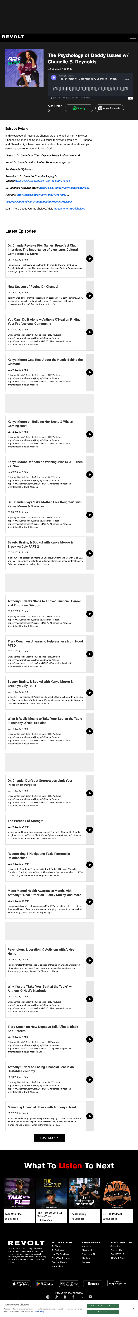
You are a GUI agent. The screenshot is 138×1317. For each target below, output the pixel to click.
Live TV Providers (60, 1254)
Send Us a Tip (89, 1254)
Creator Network (60, 1262)
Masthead (87, 1250)
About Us (86, 1246)
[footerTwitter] (82, 1299)
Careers (86, 1262)
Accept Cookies (103, 1312)
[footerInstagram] (48, 1299)
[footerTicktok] (56, 1299)
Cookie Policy (39, 1312)
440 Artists (57, 1266)
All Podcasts (58, 1250)
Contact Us (116, 1250)
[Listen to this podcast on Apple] (109, 108)
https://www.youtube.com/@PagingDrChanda (42, 180)
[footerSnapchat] (65, 1299)
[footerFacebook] (73, 1299)
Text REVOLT (117, 1254)
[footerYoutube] (90, 1299)
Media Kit (86, 1258)
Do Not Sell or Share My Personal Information (103, 1306)
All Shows (56, 1246)
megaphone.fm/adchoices (69, 208)
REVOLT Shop (118, 1258)
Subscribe (115, 1246)
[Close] (134, 1309)
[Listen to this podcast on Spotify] (79, 108)
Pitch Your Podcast (61, 1258)
